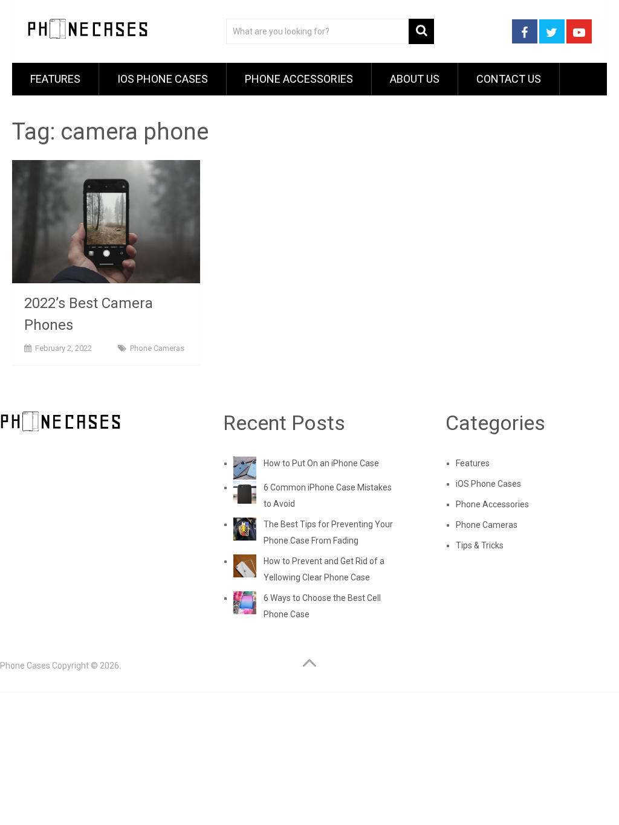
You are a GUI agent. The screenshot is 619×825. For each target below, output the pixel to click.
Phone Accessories (299, 78)
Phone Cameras (157, 348)
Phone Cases (25, 665)
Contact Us (508, 78)
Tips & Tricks (480, 545)
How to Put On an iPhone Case (321, 463)
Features (55, 78)
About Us (414, 78)
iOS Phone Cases (162, 78)
